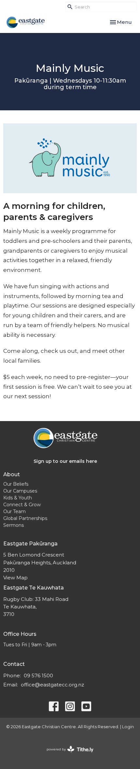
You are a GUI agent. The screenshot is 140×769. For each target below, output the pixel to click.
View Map (15, 577)
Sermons (13, 525)
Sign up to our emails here (65, 461)
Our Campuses (20, 491)
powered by (67, 754)
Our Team (14, 511)
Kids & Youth (17, 498)
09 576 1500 (38, 675)
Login (128, 726)
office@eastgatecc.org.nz (52, 685)
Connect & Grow (22, 505)
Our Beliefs (15, 484)
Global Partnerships (25, 518)
